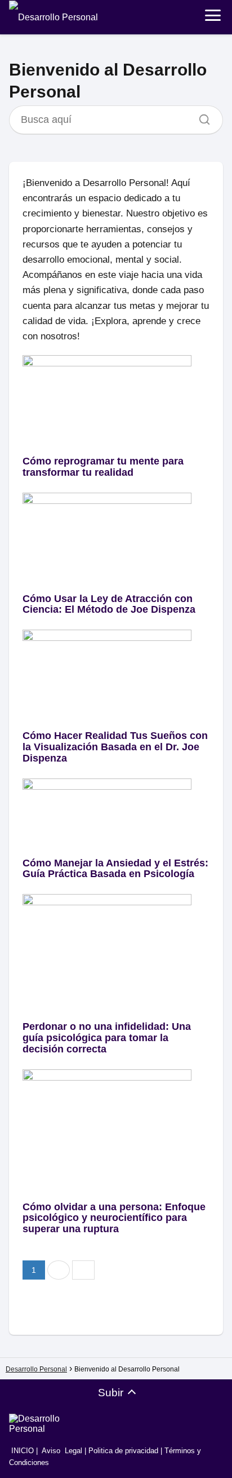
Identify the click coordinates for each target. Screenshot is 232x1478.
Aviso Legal (62, 1450)
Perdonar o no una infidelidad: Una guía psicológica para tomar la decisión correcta (107, 1038)
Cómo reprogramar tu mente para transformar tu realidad (103, 466)
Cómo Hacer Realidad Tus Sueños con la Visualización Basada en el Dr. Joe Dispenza (115, 747)
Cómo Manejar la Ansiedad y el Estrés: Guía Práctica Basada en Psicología (115, 868)
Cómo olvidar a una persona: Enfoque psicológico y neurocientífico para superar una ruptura (114, 1218)
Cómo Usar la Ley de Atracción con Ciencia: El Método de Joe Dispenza (109, 604)
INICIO (21, 1450)
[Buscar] (200, 116)
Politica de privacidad (123, 1450)
